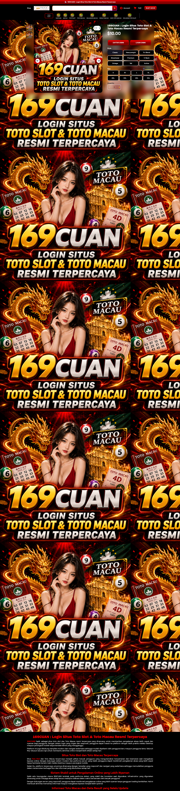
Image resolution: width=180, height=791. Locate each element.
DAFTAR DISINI (118, 43)
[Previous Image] (37, 61)
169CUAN (31, 741)
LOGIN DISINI (141, 43)
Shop (29, 8)
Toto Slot (36, 759)
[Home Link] (41, 8)
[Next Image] (98, 61)
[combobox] (82, 8)
